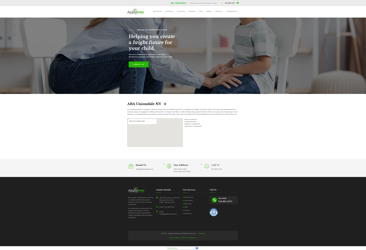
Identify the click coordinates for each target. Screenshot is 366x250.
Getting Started (231, 11)
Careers (208, 11)
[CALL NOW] (214, 200)
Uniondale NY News (190, 122)
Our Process (169, 11)
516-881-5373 (230, 3)
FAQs (201, 11)
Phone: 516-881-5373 (167, 207)
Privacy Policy (174, 238)
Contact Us (219, 11)
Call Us (215, 165)
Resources (192, 11)
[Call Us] (206, 166)
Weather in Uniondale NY (192, 124)
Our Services (181, 11)
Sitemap (202, 233)
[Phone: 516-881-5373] (157, 207)
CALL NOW (222, 198)
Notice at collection (172, 248)
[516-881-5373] (222, 3)
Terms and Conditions (189, 238)
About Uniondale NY (190, 119)
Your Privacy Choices (186, 248)
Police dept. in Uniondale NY (193, 126)
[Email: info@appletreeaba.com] (157, 211)
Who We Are (157, 11)
